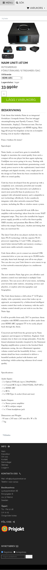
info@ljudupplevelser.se (16, 479)
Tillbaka (6, 435)
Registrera (8, 552)
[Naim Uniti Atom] (23, 33)
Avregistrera (21, 552)
